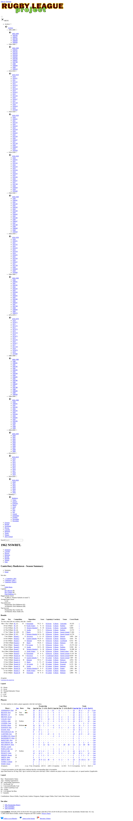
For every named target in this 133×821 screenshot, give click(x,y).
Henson (62, 636)
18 (34, 710)
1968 (14, 308)
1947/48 (15, 225)
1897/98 (15, 39)
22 (74, 714)
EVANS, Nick (5, 729)
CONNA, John (6, 721)
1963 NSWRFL (10, 808)
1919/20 (15, 110)
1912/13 (15, 85)
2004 (14, 442)
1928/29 (15, 147)
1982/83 (15, 370)
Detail (6, 572)
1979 (14, 352)
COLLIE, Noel (6, 719)
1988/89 (15, 391)
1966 (14, 301)
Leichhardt (63, 641)
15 (88, 717)
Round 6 (16, 647)
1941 (14, 202)
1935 (14, 175)
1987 (14, 386)
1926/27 (15, 140)
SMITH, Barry (5, 759)
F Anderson (49, 655)
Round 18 (17, 673)
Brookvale (63, 662)
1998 (14, 426)
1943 (14, 209)
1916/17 (15, 99)
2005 (14, 444)
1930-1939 (12, 152)
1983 (14, 372)
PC (15, 623)
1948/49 (15, 228)
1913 (14, 87)
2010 (14, 459)
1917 (14, 101)
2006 (14, 446)
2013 (14, 464)
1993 (14, 412)
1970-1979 (12, 315)
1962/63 (15, 288)
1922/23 (15, 126)
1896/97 (15, 37)
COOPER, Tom (6, 723)
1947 (14, 223)
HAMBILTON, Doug (8, 736)
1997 (14, 424)
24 (74, 710)
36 (68, 744)
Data (6, 562)
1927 (14, 141)
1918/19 (15, 106)
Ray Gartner (8, 592)
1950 (14, 239)
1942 (14, 205)
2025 (14, 491)
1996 (14, 423)
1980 (14, 361)
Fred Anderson (9, 594)
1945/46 (15, 218)
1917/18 (15, 103)
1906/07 (15, 60)
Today (14, 500)
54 (88, 759)
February (15, 503)
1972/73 (15, 329)
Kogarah (63, 664)
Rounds (7, 558)
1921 (14, 121)
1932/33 (15, 166)
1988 (14, 389)
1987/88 (15, 387)
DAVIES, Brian (6, 725)
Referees (7, 531)
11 (44, 759)
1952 (14, 246)
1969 (14, 311)
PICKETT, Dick (6, 753)
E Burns (55, 623)
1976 (14, 341)
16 (34, 714)
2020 (14, 482)
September (15, 515)
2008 (14, 449)
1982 (14, 368)
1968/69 (15, 309)
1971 (14, 324)
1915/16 (15, 96)
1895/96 (15, 35)
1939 (14, 189)
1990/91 (15, 403)
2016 (14, 469)
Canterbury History (11, 582)
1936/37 (15, 180)
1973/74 (15, 333)
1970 (14, 320)
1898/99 (15, 40)
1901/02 (15, 51)
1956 (14, 260)
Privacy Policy (46, 813)
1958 (14, 267)
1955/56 (15, 258)
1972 (14, 327)
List (94, 710)
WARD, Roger (5, 764)
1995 (14, 419)
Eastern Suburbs (32, 638)
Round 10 (17, 655)
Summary (8, 550)
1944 (14, 212)
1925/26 (15, 136)
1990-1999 (12, 396)
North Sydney (31, 626)
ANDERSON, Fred (7, 710)
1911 (13, 80)
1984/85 (15, 377)
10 (34, 721)
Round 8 (16, 651)
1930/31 (15, 159)
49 (84, 744)
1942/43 (15, 207)
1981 (14, 365)
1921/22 (15, 122)
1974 (14, 334)
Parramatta (30, 623)
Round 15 (17, 666)
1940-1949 (12, 193)
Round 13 (17, 662)
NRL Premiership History (12, 805)
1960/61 (15, 281)
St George (30, 645)
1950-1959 (12, 234)
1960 (14, 280)
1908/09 (15, 65)
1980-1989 (12, 356)
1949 (14, 230)
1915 (14, 94)
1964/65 (15, 295)
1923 (14, 128)
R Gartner (49, 658)
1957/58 (15, 265)
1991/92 (15, 407)
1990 (14, 402)
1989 (14, 393)
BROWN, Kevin (6, 717)
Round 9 (16, 653)
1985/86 (15, 380)
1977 (14, 345)
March (14, 505)
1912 (14, 83)
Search (3, 540)
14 (74, 744)
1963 (14, 290)
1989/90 (15, 394)
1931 (14, 161)
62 (48, 744)
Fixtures (7, 522)
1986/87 (15, 384)
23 (74, 719)
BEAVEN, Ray (6, 712)
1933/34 (15, 170)
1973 (14, 331)
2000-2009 (12, 430)
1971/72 (15, 326)
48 (48, 759)
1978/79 (15, 350)
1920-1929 (12, 112)
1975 (14, 338)
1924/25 (15, 133)
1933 (14, 168)
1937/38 (15, 184)
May (13, 509)
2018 (14, 473)
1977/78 (15, 347)
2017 (14, 471)
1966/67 (15, 302)
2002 (14, 439)
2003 (14, 441)
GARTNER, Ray (6, 734)
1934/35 (15, 173)
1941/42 (15, 204)
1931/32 (15, 163)
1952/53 (15, 248)
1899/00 (15, 42)
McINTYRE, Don (6, 740)
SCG (61, 645)
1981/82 (15, 366)
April (14, 507)
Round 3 (16, 641)
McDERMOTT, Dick (8, 738)
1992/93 (15, 410)
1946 (14, 219)
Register (8, 1)
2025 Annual (9, 536)
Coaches (7, 529)
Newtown (30, 636)
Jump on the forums (28, 818)
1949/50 (15, 232)
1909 (14, 67)
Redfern (62, 626)
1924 (14, 131)
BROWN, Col (5, 714)
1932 (14, 165)
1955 (14, 257)
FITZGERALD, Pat (7, 732)
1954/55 (15, 255)
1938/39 (15, 187)
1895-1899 (12, 30)
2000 (14, 435)
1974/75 (15, 336)
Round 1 (16, 636)
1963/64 (15, 292)
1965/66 (15, 299)
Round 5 (16, 645)
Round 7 (16, 649)
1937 (14, 182)
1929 (14, 148)
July (13, 512)
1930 (14, 158)
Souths (29, 630)
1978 (14, 348)
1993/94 (15, 414)
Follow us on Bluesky (10, 818)
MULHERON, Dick (7, 744)
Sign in (3, 1)
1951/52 (15, 244)
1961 (14, 283)
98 (88, 744)
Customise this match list (7, 680)
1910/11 (14, 78)
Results (7, 524)
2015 (14, 467)
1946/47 (15, 221)
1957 (14, 264)
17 (34, 719)
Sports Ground (64, 632)
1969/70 (15, 313)
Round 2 (16, 638)
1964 (14, 294)
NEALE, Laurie (6, 747)
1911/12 (14, 82)
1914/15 (15, 92)
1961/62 (15, 285)
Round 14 (17, 664)
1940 (14, 198)
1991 (14, 405)
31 (44, 744)
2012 (14, 462)
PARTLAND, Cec (7, 749)
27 (48, 734)
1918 (14, 104)
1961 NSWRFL (10, 807)
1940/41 (15, 200)
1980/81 (15, 363)
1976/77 (15, 343)
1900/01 (15, 50)
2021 (14, 484)
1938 (14, 186)
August (14, 514)
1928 (14, 145)
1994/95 (15, 417)
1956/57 (15, 262)
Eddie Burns (8, 587)
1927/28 (15, 143)
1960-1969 (12, 274)
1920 (14, 117)
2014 (14, 466)
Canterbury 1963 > (10, 580)
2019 (14, 474)
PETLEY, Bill (5, 751)
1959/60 (15, 272)
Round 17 (17, 670)
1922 (14, 124)
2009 (14, 451)
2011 (13, 460)
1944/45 (15, 214)
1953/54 (15, 251)
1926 (14, 138)
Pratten (62, 668)
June (13, 510)
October (14, 517)
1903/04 (15, 55)
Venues (7, 535)
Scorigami (8, 526)
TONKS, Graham (6, 761)
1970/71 (15, 322)
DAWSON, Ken (6, 727)
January (14, 502)
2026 (14, 492)
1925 (14, 135)
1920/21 (15, 119)
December (15, 521)
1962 (14, 287)
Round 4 (16, 643)
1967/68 (15, 306)
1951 (14, 243)
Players (7, 528)
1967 (14, 304)
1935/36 (15, 177)
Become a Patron (45, 818)
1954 (14, 253)
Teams (7, 533)
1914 (14, 90)
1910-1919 (12, 71)
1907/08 (15, 62)
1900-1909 (12, 44)
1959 (14, 270)
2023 (14, 487)
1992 (14, 409)
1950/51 (15, 241)
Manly (29, 632)
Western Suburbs (32, 628)
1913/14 (15, 89)
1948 (14, 226)
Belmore (63, 638)
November (15, 519)
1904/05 (15, 57)
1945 (14, 216)
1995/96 (15, 421)
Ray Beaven (8, 590)
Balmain (29, 641)
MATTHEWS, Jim (7, 742)
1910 (14, 76)
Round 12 (17, 660)
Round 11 (17, 658)
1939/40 (15, 191)
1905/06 (15, 58)
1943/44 (15, 211)
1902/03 (15, 53)
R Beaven (49, 630)
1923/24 (15, 129)
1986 (14, 382)
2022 (14, 485)
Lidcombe (63, 623)
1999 (14, 428)
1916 (14, 97)
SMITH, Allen (5, 757)
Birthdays (12, 494)
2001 (14, 437)
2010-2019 (12, 453)
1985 (14, 379)
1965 (14, 297)
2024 (14, 489)
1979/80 (15, 354)
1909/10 (15, 69)
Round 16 (17, 668)
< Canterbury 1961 (10, 578)
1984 (14, 375)
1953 (14, 250)
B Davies (49, 623)
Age (17, 708)
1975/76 (15, 340)
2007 (14, 448)
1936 (14, 179)
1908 (14, 64)
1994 (14, 416)
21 (88, 719)
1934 (14, 172)
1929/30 (15, 150)
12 (88, 710)
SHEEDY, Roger (6, 755)
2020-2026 (12, 476)
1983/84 (15, 373)
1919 (14, 108)
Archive (7, 24)
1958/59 (15, 269)
